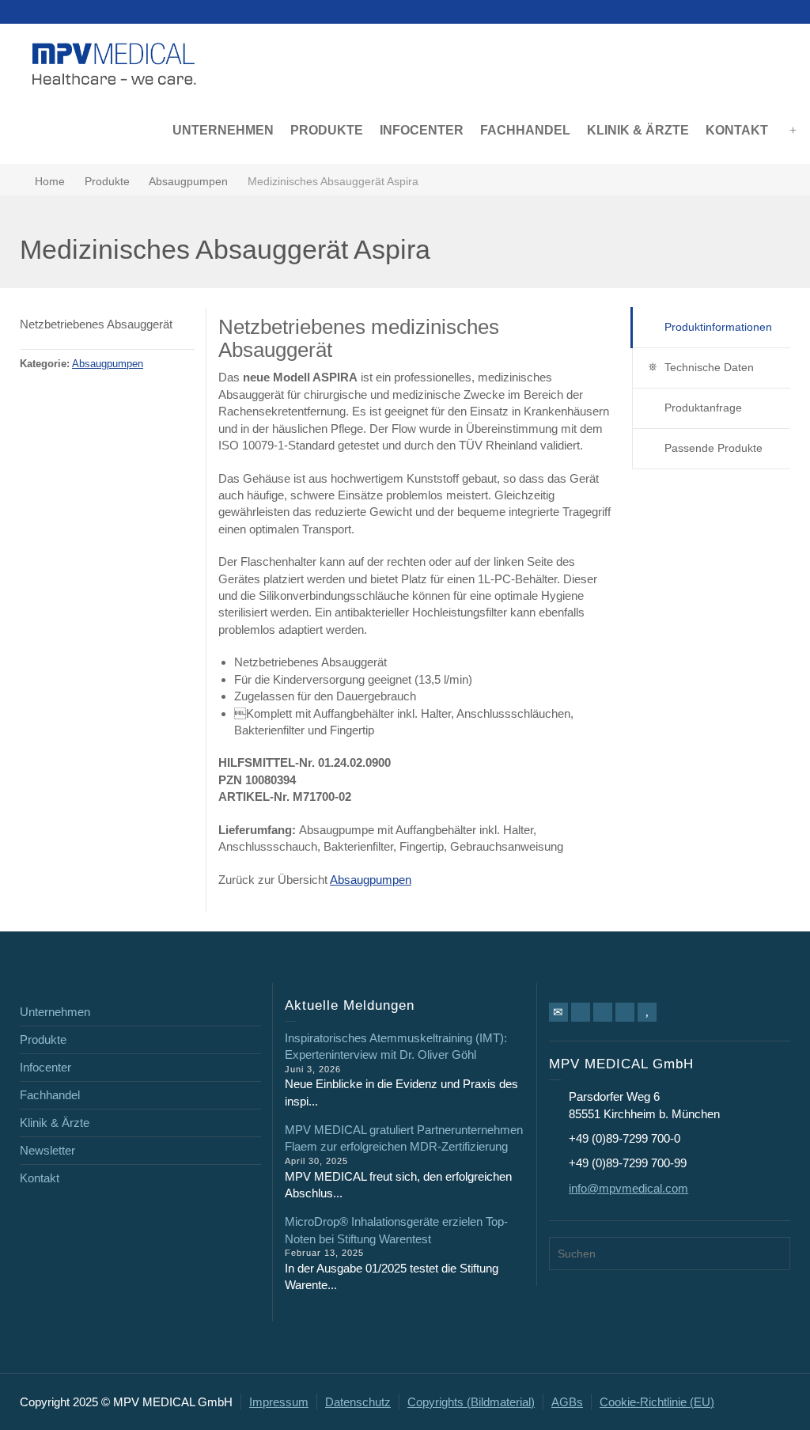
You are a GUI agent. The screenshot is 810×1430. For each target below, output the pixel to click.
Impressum (278, 1402)
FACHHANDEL (525, 130)
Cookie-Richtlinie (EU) (657, 1402)
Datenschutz (358, 1402)
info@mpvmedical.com (628, 1188)
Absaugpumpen (107, 364)
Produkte (43, 1039)
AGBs (567, 1402)
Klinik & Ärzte (54, 1122)
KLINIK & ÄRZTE (638, 130)
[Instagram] (624, 1012)
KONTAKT (737, 130)
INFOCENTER (422, 130)
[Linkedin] (602, 1012)
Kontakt (39, 1178)
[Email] (558, 1012)
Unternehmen (55, 1011)
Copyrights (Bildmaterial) (471, 1402)
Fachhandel (50, 1095)
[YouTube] (647, 1012)
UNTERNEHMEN (223, 130)
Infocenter (45, 1067)
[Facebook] (580, 1012)
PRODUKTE (326, 130)
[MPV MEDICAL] (114, 62)
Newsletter (47, 1150)
